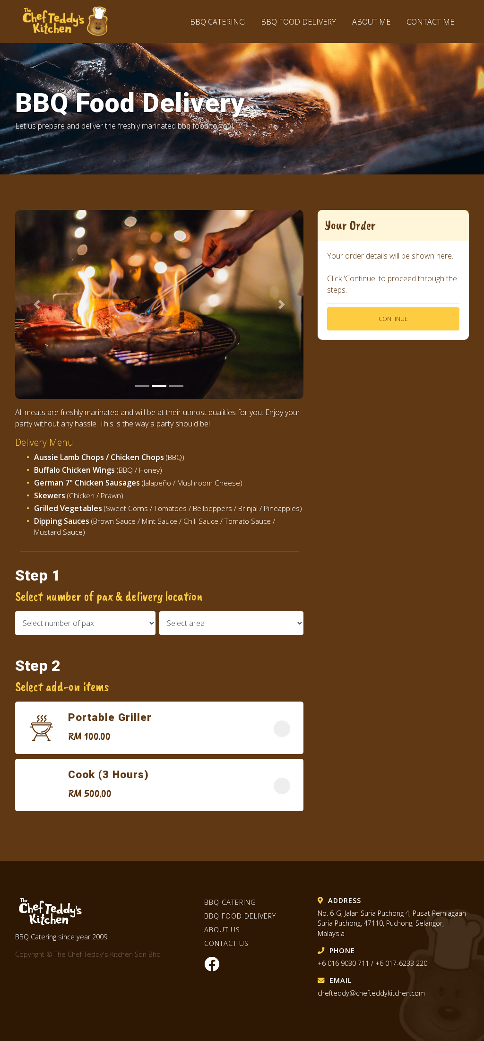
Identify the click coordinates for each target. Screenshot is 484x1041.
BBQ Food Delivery (299, 22)
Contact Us (226, 943)
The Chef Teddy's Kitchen (70, 21)
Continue (393, 318)
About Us (222, 929)
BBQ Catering (217, 22)
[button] (36, 304)
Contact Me (430, 22)
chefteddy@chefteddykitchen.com (371, 993)
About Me (371, 22)
